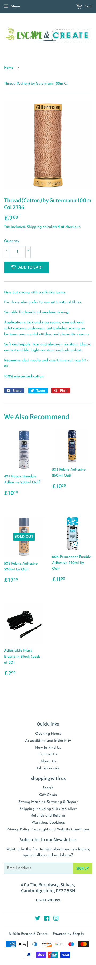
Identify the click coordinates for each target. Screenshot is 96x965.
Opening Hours (48, 734)
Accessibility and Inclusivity (48, 741)
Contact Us (48, 754)
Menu (15, 7)
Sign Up (82, 868)
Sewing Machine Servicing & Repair (48, 802)
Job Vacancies (48, 768)
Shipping (34, 227)
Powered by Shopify (68, 934)
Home (8, 68)
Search (48, 788)
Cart (87, 7)
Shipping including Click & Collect (48, 809)
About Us (48, 761)
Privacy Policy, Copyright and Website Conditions (48, 830)
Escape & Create (34, 934)
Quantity (11, 241)
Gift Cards (48, 795)
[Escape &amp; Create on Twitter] (37, 919)
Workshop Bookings (48, 823)
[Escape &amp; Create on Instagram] (56, 919)
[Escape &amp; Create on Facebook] (47, 919)
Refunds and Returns (48, 816)
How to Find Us (48, 748)
